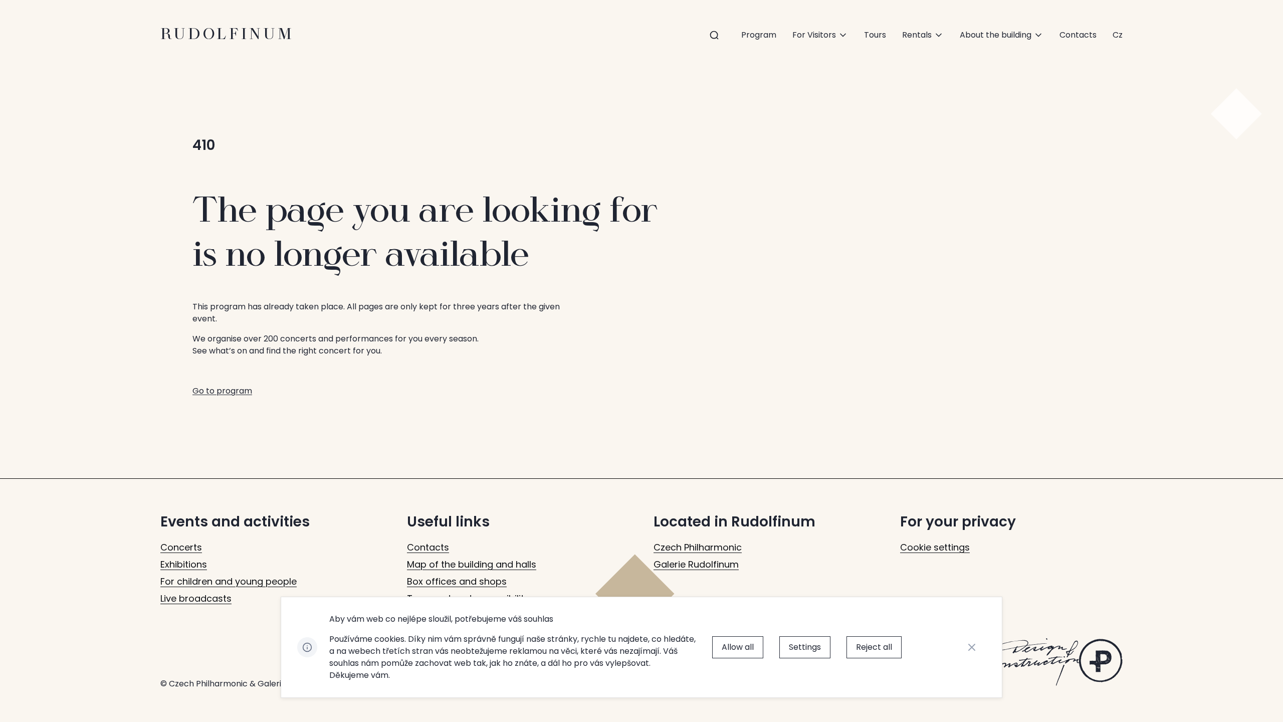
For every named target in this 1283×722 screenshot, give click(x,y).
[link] (1118, 35)
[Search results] (714, 35)
